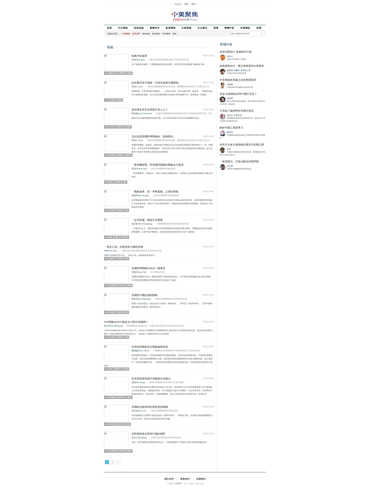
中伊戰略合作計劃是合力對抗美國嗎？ (126, 322)
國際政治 (112, 73)
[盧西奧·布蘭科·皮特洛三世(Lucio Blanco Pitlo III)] (222, 71)
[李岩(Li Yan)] (222, 150)
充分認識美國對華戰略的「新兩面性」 (154, 136)
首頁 (109, 28)
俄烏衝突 (146, 34)
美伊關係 (166, 34)
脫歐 (110, 237)
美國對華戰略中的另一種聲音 (148, 268)
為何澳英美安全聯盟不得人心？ (150, 109)
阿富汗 (111, 182)
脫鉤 (174, 34)
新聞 (258, 28)
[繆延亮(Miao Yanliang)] (222, 133)
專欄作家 (229, 28)
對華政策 (121, 285)
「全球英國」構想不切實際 (147, 220)
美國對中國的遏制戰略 (145, 295)
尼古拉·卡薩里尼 (234, 115)
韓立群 (230, 166)
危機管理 (127, 155)
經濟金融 (139, 28)
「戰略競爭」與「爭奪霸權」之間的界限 (155, 191)
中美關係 (112, 100)
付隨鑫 (230, 84)
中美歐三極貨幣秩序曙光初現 (237, 110)
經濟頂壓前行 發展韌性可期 (236, 51)
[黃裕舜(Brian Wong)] (222, 99)
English (178, 4)
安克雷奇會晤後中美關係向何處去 (151, 378)
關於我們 (169, 479)
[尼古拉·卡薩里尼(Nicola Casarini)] (222, 116)
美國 (126, 337)
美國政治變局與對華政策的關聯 (150, 406)
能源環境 (170, 28)
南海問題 (124, 237)
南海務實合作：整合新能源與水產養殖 (242, 65)
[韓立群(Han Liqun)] (222, 167)
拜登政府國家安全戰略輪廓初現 (150, 346)
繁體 (193, 4)
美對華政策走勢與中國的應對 (148, 433)
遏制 (120, 312)
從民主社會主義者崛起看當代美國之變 (242, 144)
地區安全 (121, 127)
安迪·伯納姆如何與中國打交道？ (238, 93)
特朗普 (127, 424)
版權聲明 (201, 479)
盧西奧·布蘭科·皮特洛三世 (239, 70)
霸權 (126, 210)
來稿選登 (245, 28)
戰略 (129, 73)
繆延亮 (230, 132)
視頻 (215, 28)
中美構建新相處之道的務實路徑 (238, 79)
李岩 (229, 149)
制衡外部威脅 (139, 55)
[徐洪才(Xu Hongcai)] (222, 57)
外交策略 (123, 28)
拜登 (110, 369)
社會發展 (186, 28)
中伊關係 (112, 337)
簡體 (186, 4)
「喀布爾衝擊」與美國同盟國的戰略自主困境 (158, 164)
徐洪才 (230, 56)
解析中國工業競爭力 (231, 127)
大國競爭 (112, 259)
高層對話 (121, 397)
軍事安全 (155, 28)
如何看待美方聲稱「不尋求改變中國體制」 (156, 82)
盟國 (118, 182)
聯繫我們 (185, 479)
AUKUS (112, 127)
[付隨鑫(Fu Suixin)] (222, 85)
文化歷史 (202, 28)
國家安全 (118, 369)
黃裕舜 (230, 98)
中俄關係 (121, 73)
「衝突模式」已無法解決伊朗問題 (239, 161)
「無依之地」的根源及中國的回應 (123, 246)
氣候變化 (156, 34)
